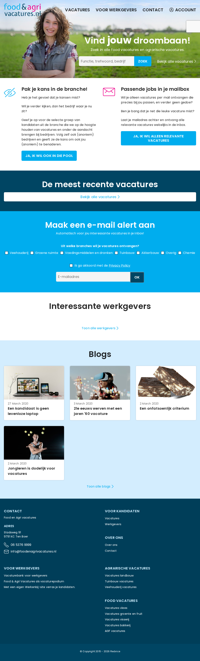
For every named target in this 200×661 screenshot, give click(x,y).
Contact (153, 10)
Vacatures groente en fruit (123, 614)
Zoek (142, 61)
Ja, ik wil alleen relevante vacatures (158, 138)
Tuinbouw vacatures (119, 581)
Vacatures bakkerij (118, 625)
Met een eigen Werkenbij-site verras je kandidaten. (39, 587)
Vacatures (77, 10)
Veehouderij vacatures (121, 587)
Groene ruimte (46, 253)
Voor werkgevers (116, 10)
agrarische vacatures (164, 49)
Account (185, 10)
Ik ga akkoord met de (102, 265)
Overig (171, 253)
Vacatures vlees (116, 608)
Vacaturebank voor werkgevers (25, 575)
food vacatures (125, 49)
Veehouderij (19, 253)
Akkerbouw (150, 253)
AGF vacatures (115, 631)
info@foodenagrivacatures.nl (33, 551)
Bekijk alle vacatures (175, 61)
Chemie (189, 253)
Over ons (111, 545)
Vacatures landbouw (119, 575)
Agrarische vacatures (127, 568)
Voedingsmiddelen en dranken (89, 253)
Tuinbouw (127, 253)
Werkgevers (113, 524)
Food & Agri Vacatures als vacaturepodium (34, 581)
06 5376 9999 (21, 545)
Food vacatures (121, 600)
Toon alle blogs (99, 486)
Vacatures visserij (117, 619)
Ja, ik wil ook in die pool (49, 155)
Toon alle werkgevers (98, 328)
